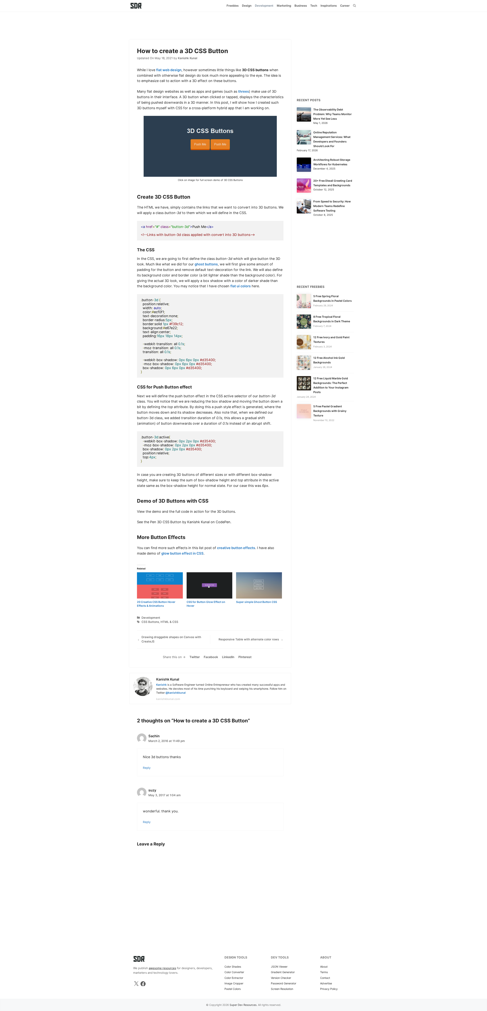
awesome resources (162, 968)
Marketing (284, 5)
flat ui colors (240, 286)
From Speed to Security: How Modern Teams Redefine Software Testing (332, 206)
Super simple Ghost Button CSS (256, 601)
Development (264, 5)
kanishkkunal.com (168, 699)
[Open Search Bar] (354, 5)
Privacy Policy (329, 988)
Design (246, 5)
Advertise (326, 983)
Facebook (211, 657)
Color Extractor (233, 977)
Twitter (194, 657)
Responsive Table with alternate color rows (249, 639)
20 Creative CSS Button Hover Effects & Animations (156, 603)
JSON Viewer (279, 966)
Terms (324, 972)
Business (300, 5)
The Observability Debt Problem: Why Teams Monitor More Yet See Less (332, 114)
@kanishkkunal (176, 692)
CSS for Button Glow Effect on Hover (206, 603)
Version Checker (281, 977)
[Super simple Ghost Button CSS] (259, 585)
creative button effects (236, 548)
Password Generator (283, 983)
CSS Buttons (150, 622)
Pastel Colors (232, 988)
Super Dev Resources (243, 1004)
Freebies (233, 5)
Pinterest (244, 657)
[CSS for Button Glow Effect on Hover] (209, 585)
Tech (313, 5)
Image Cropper (233, 983)
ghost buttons (206, 264)
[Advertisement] (243, 23)
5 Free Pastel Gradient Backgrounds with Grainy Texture (329, 411)
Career (345, 5)
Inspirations (329, 5)
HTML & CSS (169, 622)
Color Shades (232, 966)
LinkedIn (228, 657)
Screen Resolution (282, 988)
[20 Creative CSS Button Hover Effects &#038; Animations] (160, 585)
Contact (325, 977)
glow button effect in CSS (182, 553)
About (324, 966)
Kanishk (161, 684)
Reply (147, 768)
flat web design (168, 70)
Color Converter (234, 972)
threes (243, 91)
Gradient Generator (283, 972)
